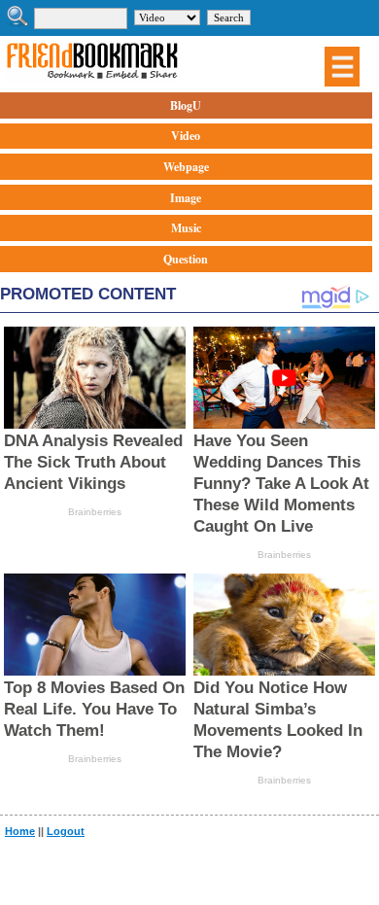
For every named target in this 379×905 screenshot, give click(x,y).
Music (186, 228)
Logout (66, 831)
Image (185, 198)
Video (185, 135)
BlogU (185, 105)
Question (185, 259)
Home (20, 831)
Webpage (186, 166)
